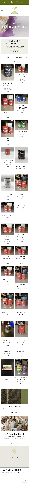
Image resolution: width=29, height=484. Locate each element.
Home (14, 23)
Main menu (14, 457)
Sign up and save (14, 467)
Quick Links (14, 462)
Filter (7, 58)
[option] (14, 2)
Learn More (14, 412)
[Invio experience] (14, 423)
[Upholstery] (14, 396)
